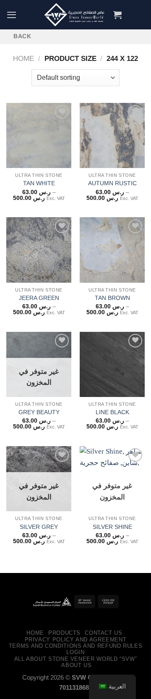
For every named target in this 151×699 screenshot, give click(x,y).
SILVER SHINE (112, 526)
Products (64, 633)
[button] (11, 14)
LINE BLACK (112, 412)
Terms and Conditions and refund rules (76, 646)
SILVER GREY (39, 526)
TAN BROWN (112, 297)
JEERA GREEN (39, 297)
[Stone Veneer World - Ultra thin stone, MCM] (75, 14)
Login (75, 652)
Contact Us (103, 633)
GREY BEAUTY (39, 412)
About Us (76, 665)
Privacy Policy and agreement (76, 639)
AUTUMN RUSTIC (112, 183)
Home (23, 59)
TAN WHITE (39, 183)
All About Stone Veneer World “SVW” (75, 659)
